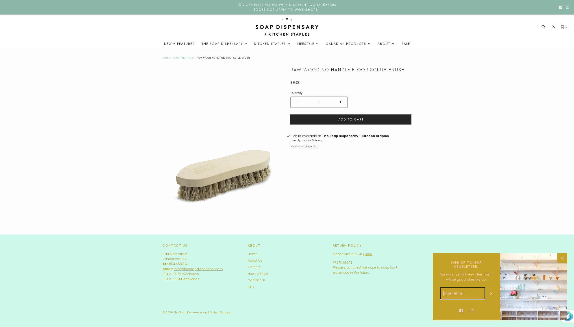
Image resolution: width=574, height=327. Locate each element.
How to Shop (258, 273)
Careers (254, 267)
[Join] (491, 293)
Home (167, 58)
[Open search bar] (543, 26)
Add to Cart (351, 119)
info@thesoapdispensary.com (198, 269)
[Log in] (553, 27)
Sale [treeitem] (406, 43)
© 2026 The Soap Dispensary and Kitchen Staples (196, 312)
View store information (304, 146)
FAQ (251, 287)
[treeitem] (225, 43)
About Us (255, 260)
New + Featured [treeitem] (179, 43)
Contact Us (257, 280)
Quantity (296, 93)
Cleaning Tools (184, 58)
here (368, 254)
